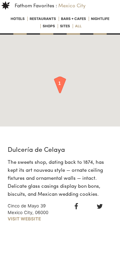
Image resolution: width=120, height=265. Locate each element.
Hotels (18, 19)
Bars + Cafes (74, 19)
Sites (65, 26)
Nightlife (100, 19)
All (78, 26)
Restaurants (43, 19)
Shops (49, 26)
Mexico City (72, 5)
